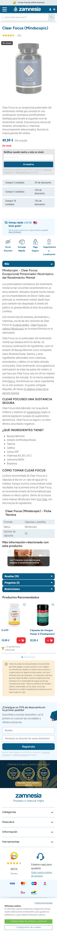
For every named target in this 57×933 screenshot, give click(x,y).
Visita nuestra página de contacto (41, 874)
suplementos (34, 412)
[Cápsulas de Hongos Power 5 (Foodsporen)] (43, 615)
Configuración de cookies (28, 927)
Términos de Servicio (23, 172)
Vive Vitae (42, 499)
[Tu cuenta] (50, 9)
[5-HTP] (14, 615)
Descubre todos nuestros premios (28, 784)
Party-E (11, 381)
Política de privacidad (43, 903)
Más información (15, 232)
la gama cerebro (21, 324)
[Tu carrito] (54, 9)
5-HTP (5, 630)
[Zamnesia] (27, 9)
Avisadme (28, 164)
